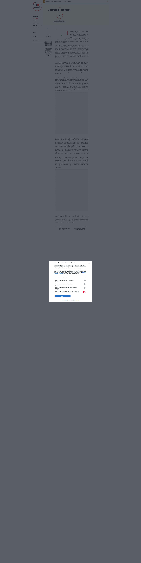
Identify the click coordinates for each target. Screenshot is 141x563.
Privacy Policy (76, 300)
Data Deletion (64, 300)
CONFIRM (63, 296)
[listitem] (70, 277)
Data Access (70, 300)
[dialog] (70, 281)
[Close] (90, 263)
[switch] (84, 280)
